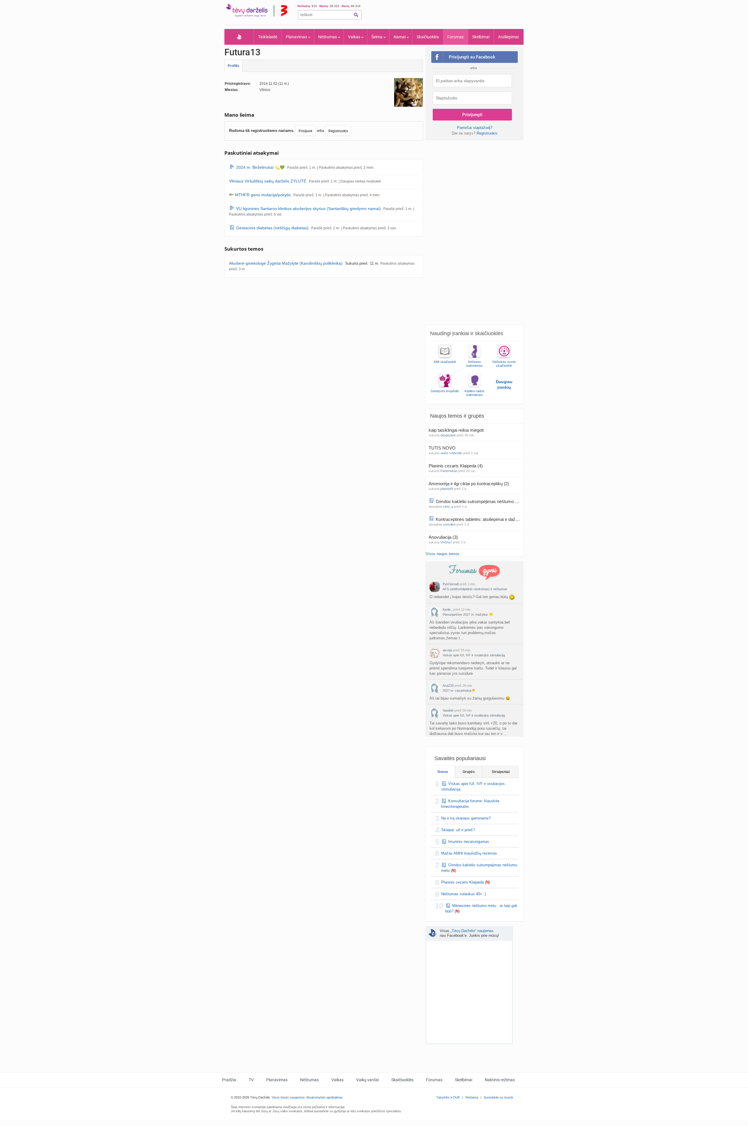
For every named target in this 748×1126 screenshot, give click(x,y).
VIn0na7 (446, 542)
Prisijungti (472, 114)
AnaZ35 (448, 685)
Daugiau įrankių (504, 384)
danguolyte (448, 435)
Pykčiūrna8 (451, 584)
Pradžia (239, 37)
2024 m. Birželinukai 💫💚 (260, 167)
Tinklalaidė (267, 37)
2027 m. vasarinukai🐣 (459, 690)
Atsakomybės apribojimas (324, 1097)
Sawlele (448, 710)
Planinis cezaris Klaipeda (462, 882)
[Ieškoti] (356, 15)
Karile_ (447, 609)
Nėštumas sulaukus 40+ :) (463, 894)
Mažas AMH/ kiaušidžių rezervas (469, 853)
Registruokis (338, 131)
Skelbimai (480, 37)
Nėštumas (327, 37)
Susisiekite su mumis (498, 1097)
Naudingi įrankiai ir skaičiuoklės (466, 333)
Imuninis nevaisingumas (468, 841)
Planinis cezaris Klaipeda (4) (456, 465)
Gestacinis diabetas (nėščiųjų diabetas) (272, 227)
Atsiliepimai (508, 37)
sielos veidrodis (451, 453)
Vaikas (354, 37)
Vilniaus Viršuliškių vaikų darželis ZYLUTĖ (267, 181)
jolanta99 (446, 488)
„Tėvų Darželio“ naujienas (472, 931)
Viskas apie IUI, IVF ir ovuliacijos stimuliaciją (474, 655)
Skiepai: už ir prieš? (458, 830)
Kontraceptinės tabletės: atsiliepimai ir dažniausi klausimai (478, 519)
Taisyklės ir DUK (448, 1097)
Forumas (455, 37)
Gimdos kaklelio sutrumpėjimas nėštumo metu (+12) (478, 501)
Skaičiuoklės (428, 37)
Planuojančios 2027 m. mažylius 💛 (468, 614)
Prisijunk (305, 131)
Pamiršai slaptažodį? (474, 127)
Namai (400, 37)
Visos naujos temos (442, 554)
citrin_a (448, 506)
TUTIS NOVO (443, 447)
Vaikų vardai (367, 1079)
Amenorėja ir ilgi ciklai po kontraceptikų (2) (469, 483)
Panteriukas (448, 471)
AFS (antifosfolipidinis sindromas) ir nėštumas (475, 589)
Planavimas (296, 37)
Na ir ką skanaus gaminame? (466, 818)
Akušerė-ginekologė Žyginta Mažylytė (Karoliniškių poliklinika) (285, 263)
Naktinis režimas (500, 1079)
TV (251, 1079)
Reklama (471, 1097)
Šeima (376, 37)
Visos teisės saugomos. (289, 1097)
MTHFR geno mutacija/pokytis (263, 194)
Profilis (233, 66)
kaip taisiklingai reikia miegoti (457, 430)
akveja (447, 650)
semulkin (449, 524)
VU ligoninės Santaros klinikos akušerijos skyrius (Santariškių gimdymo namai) (308, 208)
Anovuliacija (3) (443, 537)
